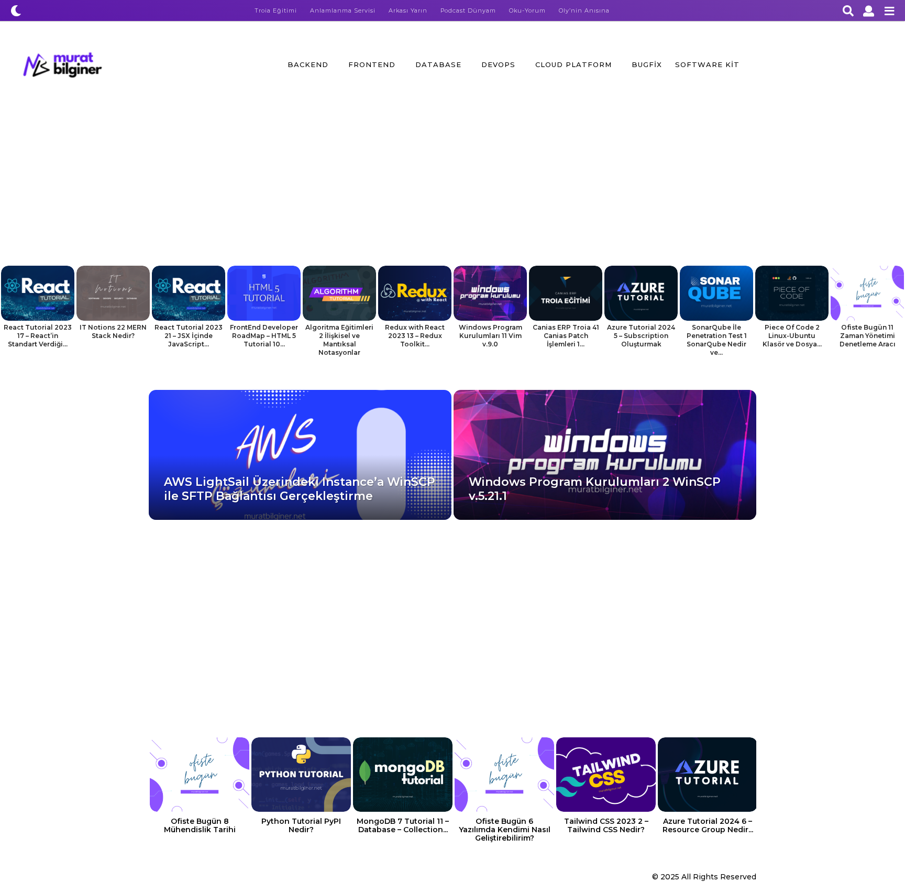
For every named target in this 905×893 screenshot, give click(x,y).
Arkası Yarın (408, 10)
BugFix (647, 64)
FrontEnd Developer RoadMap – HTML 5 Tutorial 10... (264, 335)
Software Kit (707, 64)
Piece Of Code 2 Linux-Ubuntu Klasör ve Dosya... (792, 335)
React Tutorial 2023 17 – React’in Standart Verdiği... (38, 335)
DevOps (498, 64)
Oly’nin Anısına (584, 10)
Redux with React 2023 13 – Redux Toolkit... (415, 335)
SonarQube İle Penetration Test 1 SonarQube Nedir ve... (717, 339)
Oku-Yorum (527, 10)
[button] (15, 10)
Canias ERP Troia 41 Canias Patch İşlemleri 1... (566, 335)
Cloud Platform (573, 64)
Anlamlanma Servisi (343, 10)
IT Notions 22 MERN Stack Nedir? (113, 331)
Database (438, 64)
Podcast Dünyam (468, 10)
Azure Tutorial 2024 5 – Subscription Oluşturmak (641, 335)
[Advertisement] (452, 187)
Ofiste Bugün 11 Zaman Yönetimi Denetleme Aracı (868, 335)
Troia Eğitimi (276, 10)
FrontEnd (371, 64)
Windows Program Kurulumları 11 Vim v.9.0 (490, 335)
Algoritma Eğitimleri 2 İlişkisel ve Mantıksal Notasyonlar (339, 339)
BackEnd (308, 64)
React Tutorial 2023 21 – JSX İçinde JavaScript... (188, 335)
